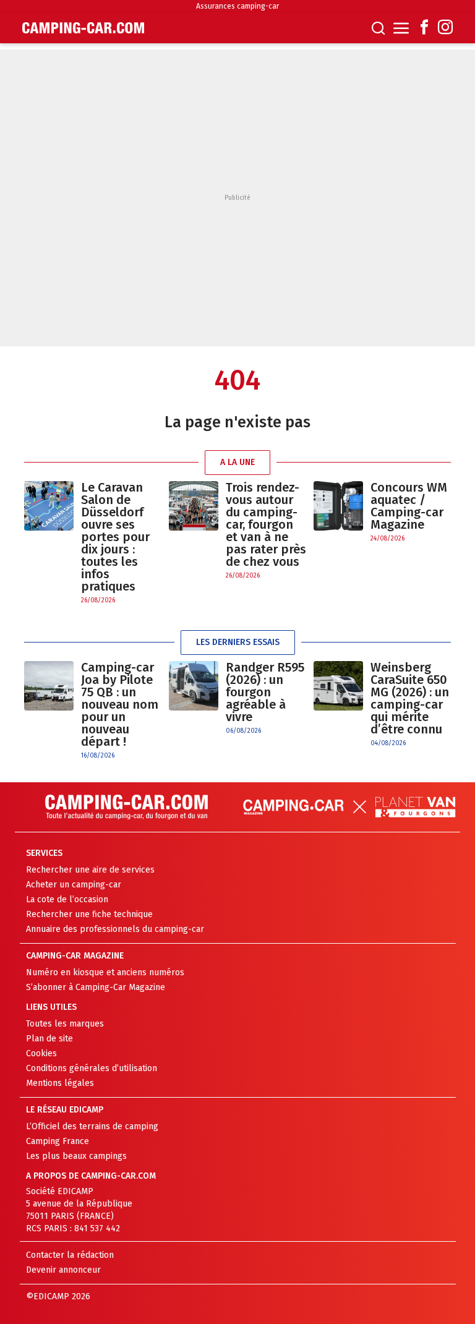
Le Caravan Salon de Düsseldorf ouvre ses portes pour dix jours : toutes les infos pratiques (115, 537)
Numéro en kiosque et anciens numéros (105, 972)
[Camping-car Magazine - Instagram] (445, 28)
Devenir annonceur (63, 1270)
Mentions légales (60, 1083)
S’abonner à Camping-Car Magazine (95, 987)
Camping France (57, 1141)
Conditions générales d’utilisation (91, 1068)
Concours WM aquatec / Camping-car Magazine (408, 506)
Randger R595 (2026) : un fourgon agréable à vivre (265, 692)
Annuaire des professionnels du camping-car (115, 929)
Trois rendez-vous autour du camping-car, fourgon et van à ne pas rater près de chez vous (266, 524)
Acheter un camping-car (73, 884)
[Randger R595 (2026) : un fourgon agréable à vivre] (193, 698)
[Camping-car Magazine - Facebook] (424, 28)
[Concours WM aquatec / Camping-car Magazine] (338, 512)
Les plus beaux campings (76, 1156)
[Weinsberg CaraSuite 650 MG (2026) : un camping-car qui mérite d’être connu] (338, 704)
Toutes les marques (65, 1024)
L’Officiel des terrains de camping (92, 1126)
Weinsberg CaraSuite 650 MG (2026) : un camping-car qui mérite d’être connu (409, 698)
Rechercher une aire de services (90, 870)
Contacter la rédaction (70, 1255)
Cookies (41, 1053)
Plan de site (49, 1038)
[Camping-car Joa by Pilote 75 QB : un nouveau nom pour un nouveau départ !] (49, 711)
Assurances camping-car (237, 6)
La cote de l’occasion (67, 899)
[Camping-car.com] (83, 28)
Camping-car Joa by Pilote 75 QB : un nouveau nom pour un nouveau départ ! (119, 704)
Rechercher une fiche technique (89, 914)
